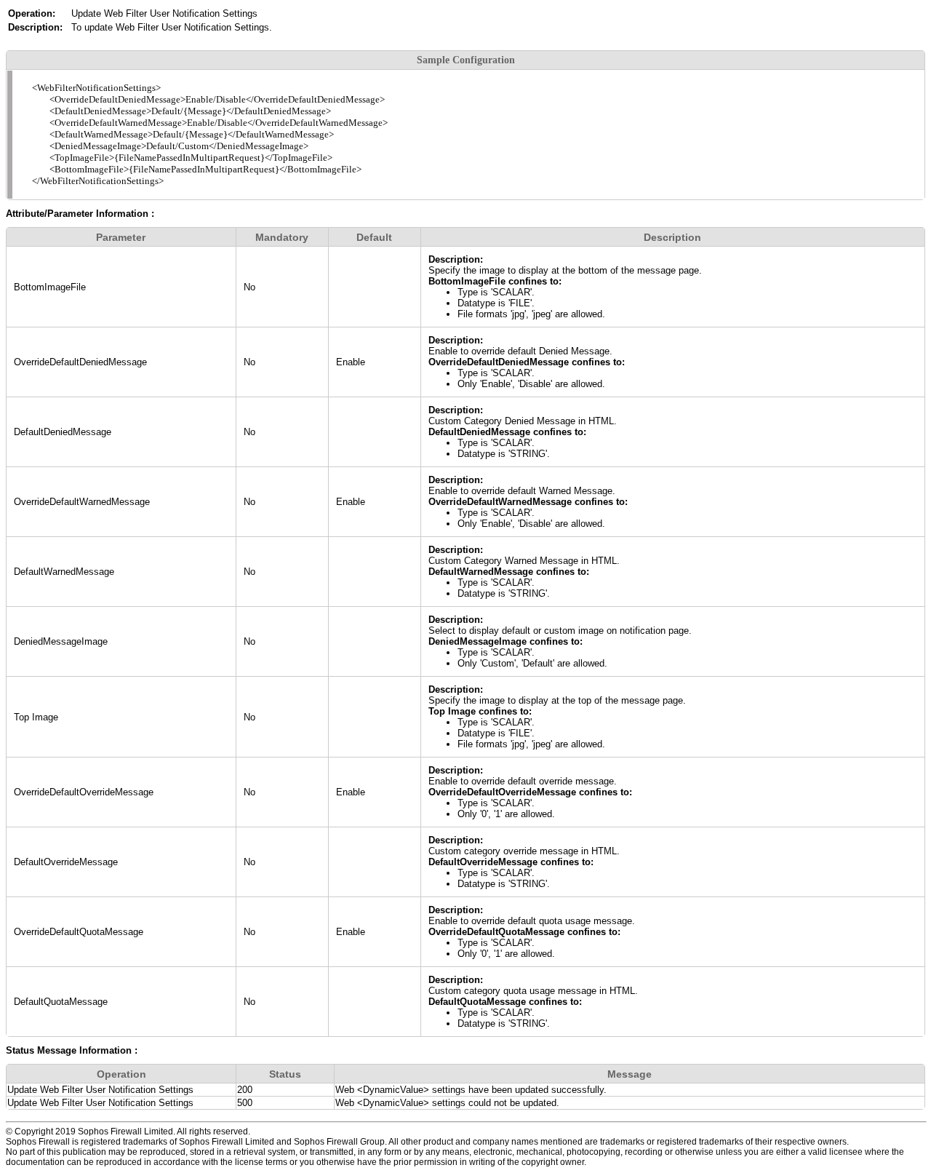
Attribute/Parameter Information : (80, 213)
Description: (455, 259)
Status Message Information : (71, 1050)
